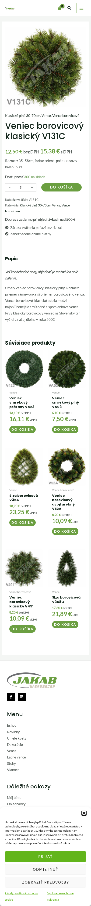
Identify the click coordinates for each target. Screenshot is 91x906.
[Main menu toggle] (81, 8)
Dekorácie (15, 745)
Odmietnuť (45, 869)
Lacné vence (16, 757)
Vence (46, 116)
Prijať (45, 856)
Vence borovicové (65, 116)
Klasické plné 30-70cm (22, 116)
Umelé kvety (17, 738)
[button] (84, 813)
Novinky (13, 732)
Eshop (11, 725)
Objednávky (16, 804)
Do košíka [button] (22, 429)
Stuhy (11, 763)
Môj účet (14, 798)
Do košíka (61, 187)
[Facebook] (11, 697)
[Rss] (22, 697)
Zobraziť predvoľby (45, 882)
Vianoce (13, 770)
